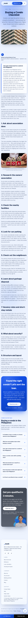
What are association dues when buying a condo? (11, 442)
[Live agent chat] (25, 611)
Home (6, 9)
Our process (7, 575)
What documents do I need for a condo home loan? (11, 463)
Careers (6, 580)
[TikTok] (11, 553)
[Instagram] (8, 553)
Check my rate (17, 3)
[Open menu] (24, 3)
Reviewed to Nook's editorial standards (10, 58)
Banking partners (7, 578)
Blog (10, 9)
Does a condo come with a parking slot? (12, 456)
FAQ (5, 591)
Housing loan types (8, 566)
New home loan (7, 559)
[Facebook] (5, 553)
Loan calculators (7, 564)
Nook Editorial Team (11, 57)
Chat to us (7, 616)
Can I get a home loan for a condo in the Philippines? (12, 449)
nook (5, 3)
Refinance (6, 562)
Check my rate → (14, 404)
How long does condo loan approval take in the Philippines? (12, 470)
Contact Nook (7, 589)
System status (7, 596)
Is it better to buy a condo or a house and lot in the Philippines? (12, 435)
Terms (14, 611)
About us (6, 573)
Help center (6, 593)
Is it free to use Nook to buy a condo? (13, 477)
